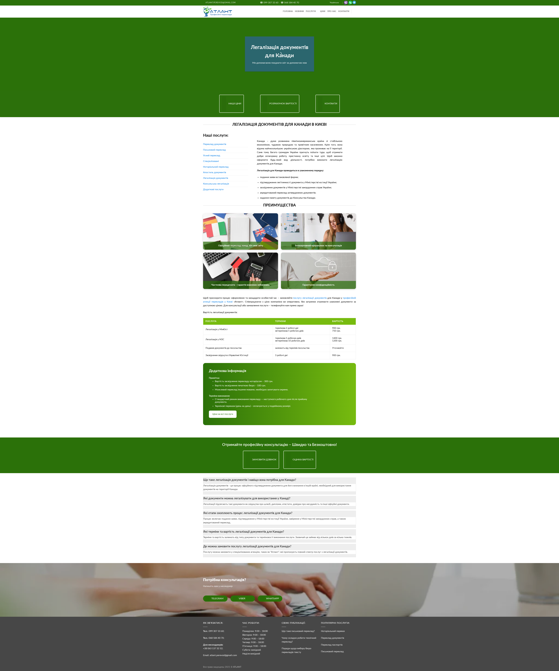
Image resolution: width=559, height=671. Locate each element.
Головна (288, 11)
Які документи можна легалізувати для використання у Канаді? (246, 498)
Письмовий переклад (214, 150)
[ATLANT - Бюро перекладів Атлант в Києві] (217, 11)
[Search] (355, 11)
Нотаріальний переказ (333, 631)
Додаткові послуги (213, 189)
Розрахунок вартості (283, 103)
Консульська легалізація (216, 184)
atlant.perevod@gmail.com (223, 655)
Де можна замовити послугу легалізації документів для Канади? (247, 546)
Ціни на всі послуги (222, 414)
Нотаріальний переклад (216, 167)
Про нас (331, 11)
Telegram (217, 598)
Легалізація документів (215, 178)
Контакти (343, 11)
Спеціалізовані (211, 161)
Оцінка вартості (303, 459)
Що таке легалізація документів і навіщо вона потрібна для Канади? (249, 480)
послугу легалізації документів (310, 298)
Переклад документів (214, 144)
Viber (242, 598)
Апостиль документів (214, 172)
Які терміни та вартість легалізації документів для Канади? (243, 531)
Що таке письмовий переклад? (298, 631)
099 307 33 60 (216, 631)
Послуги (311, 11)
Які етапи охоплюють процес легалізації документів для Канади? (247, 513)
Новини (299, 11)
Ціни (322, 11)
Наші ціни (234, 103)
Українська (334, 3)
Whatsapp (272, 598)
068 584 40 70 (216, 638)
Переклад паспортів (332, 645)
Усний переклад (211, 155)
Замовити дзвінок (264, 459)
